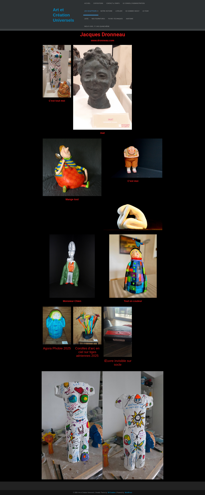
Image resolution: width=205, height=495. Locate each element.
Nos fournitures (98, 19)
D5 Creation (112, 492)
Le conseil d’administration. (134, 3)
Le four (146, 11)
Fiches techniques (115, 19)
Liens (86, 19)
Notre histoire (106, 11)
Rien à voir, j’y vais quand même (96, 26)
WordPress (128, 492)
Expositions (98, 3)
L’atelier (119, 11)
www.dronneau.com (102, 40)
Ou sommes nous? (132, 11)
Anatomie (129, 19)
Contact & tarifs (113, 3)
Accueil (87, 3)
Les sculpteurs (90, 11)
